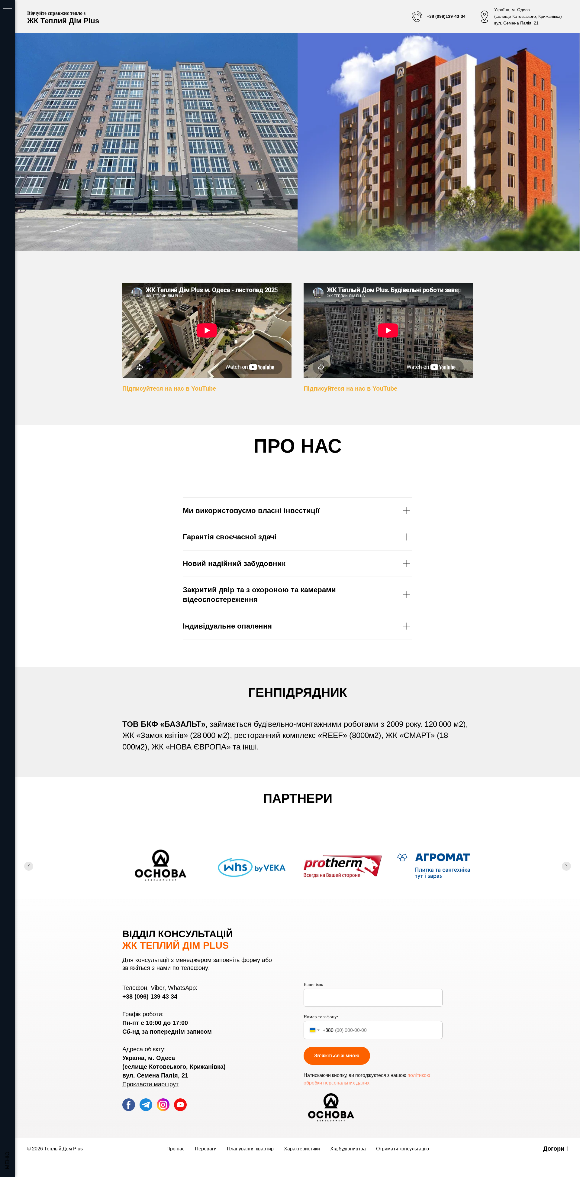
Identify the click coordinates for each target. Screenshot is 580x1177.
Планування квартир (250, 1148)
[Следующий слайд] (566, 866)
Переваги (206, 1148)
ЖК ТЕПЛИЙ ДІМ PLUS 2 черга (439, 145)
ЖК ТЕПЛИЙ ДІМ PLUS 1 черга (156, 146)
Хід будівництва (348, 1148)
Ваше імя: (313, 984)
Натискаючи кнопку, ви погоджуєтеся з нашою (355, 1075)
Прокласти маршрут (150, 1084)
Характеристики (302, 1148)
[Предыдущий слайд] (28, 866)
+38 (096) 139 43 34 (149, 996)
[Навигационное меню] (7, 9)
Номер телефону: (321, 1016)
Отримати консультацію (402, 1148)
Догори (553, 1148)
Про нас (175, 1148)
